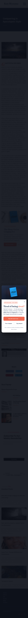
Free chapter (8, 323)
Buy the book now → (14, 318)
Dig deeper (19, 323)
